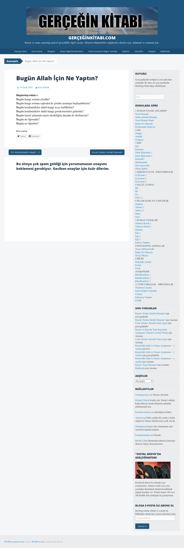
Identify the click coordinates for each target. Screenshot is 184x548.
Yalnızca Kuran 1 (143, 223)
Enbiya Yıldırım (142, 242)
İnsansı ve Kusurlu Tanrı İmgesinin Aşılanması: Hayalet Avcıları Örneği (151, 331)
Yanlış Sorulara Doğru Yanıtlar (102, 51)
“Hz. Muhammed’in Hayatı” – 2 (25, 152)
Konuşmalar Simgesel (145, 126)
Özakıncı (139, 139)
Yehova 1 (139, 207)
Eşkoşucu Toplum (143, 297)
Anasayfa (12, 61)
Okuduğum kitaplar (144, 426)
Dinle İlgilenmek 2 (143, 155)
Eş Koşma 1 (140, 181)
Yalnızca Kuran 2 (143, 226)
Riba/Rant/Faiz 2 (143, 277)
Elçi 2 (138, 236)
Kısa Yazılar (37, 51)
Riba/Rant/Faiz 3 (143, 281)
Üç (136, 194)
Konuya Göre (20, 51)
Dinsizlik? (139, 158)
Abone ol (142, 526)
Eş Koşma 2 (140, 178)
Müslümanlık (141, 162)
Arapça (138, 133)
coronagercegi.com (144, 394)
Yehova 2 (139, 210)
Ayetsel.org (140, 417)
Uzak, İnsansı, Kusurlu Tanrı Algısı (151, 322)
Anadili (138, 136)
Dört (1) (139, 197)
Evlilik (138, 300)
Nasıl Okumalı (141, 113)
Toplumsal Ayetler (143, 287)
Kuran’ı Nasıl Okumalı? (146, 364)
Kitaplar (51, 51)
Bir (136, 187)
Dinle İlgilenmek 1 (143, 152)
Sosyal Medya (141, 255)
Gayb (137, 268)
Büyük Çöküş (141, 440)
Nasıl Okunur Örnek (144, 120)
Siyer (137, 216)
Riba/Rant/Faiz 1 (143, 274)
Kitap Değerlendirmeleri (71, 51)
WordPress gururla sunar (14, 541)
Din (137, 146)
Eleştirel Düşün (142, 400)
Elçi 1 (138, 232)
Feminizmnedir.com (144, 434)
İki (136, 191)
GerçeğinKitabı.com (92, 38)
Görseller (139, 51)
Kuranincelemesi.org (144, 411)
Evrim (138, 264)
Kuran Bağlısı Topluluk (146, 290)
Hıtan (137, 213)
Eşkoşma (139, 149)
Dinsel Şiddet (141, 168)
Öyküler (126, 51)
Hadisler (139, 203)
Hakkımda (165, 51)
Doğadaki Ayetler (143, 261)
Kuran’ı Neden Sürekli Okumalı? (107, 152)
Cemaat (138, 293)
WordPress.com (37, 541)
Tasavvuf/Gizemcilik (144, 248)
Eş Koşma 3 (140, 174)
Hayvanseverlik (142, 165)
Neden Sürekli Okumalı (146, 117)
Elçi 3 (138, 239)
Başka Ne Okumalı (144, 123)
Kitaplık (151, 51)
